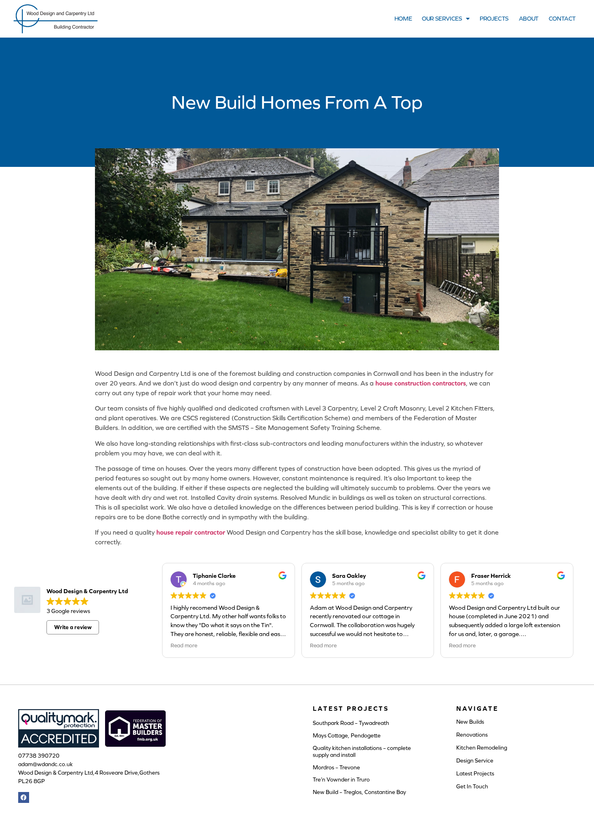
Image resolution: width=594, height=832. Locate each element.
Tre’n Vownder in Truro (341, 779)
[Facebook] (23, 797)
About (529, 18)
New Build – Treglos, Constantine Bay (359, 792)
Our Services (442, 18)
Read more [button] (184, 645)
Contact (562, 18)
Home (403, 18)
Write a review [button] (73, 627)
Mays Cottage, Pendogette (347, 735)
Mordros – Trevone (336, 767)
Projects (494, 18)
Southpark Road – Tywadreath (351, 723)
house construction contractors (420, 383)
